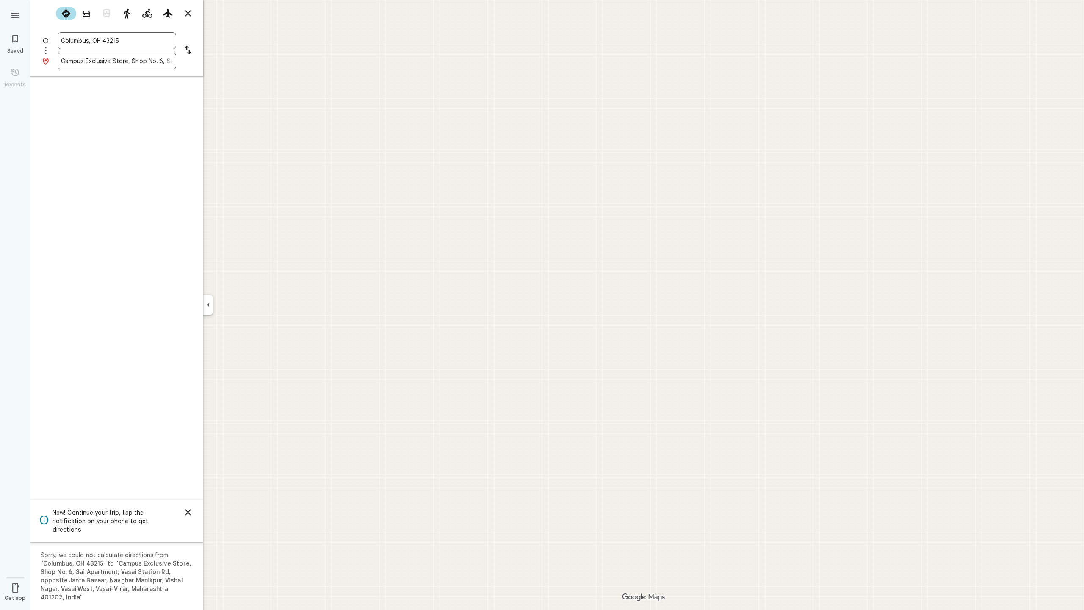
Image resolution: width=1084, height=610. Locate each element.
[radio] (66, 13)
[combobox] (117, 40)
